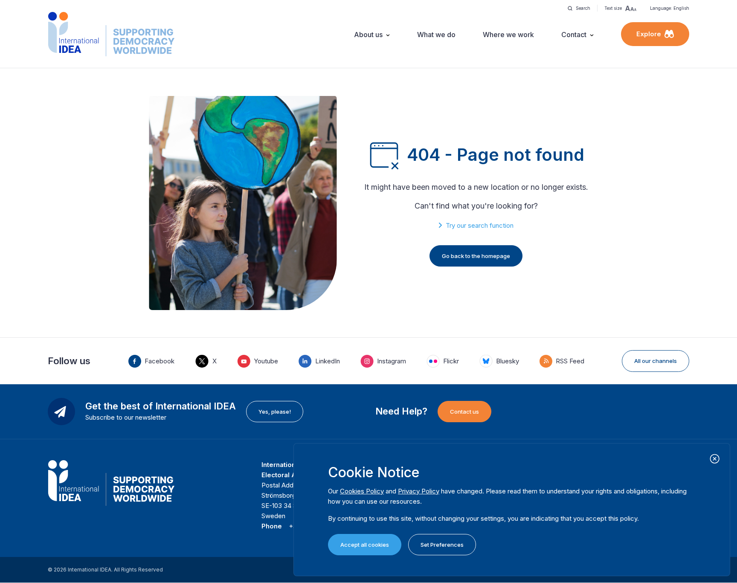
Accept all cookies (364, 544)
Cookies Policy (362, 491)
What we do (436, 34)
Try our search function (480, 225)
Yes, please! (274, 411)
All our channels (655, 360)
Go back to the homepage (476, 255)
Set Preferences (442, 544)
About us (368, 34)
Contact (573, 34)
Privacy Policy (418, 491)
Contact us (464, 411)
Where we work (508, 34)
